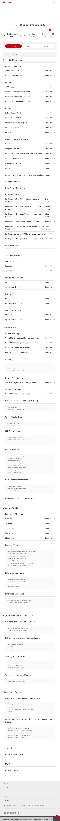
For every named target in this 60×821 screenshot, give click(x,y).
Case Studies (34, 35)
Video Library (43, 35)
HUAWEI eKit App (11, 805)
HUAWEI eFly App (39, 805)
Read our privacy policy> (44, 819)
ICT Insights (53, 35)
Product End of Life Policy (12, 35)
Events (25, 35)
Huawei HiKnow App (25, 805)
